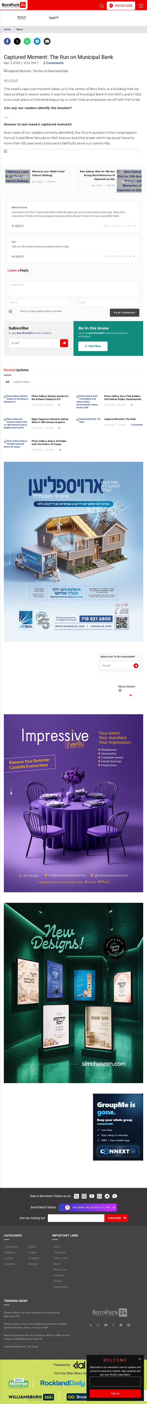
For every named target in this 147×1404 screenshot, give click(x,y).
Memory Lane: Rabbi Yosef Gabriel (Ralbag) (48, 173)
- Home (56, 1246)
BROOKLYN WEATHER (60, 18)
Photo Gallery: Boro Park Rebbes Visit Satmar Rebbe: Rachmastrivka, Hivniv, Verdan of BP (123, 399)
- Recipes (32, 1263)
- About (56, 1263)
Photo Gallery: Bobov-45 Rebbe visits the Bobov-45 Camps (49, 443)
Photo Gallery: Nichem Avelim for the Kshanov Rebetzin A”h (32, 1314)
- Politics (8, 1258)
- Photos (32, 1246)
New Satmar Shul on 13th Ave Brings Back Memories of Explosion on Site (97, 175)
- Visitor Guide (60, 1258)
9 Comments (137, 425)
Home (7, 29)
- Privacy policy (60, 1286)
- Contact (57, 1281)
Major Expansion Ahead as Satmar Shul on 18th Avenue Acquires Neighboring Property (50, 422)
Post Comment (124, 312)
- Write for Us (59, 1269)
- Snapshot (33, 1258)
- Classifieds (59, 1252)
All (7, 382)
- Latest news (11, 1246)
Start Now (94, 346)
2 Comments (53, 63)
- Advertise (58, 1275)
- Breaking (9, 1252)
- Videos (32, 1252)
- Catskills (9, 1263)
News (19, 29)
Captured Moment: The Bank (120, 419)
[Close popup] (140, 1359)
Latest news (21, 382)
